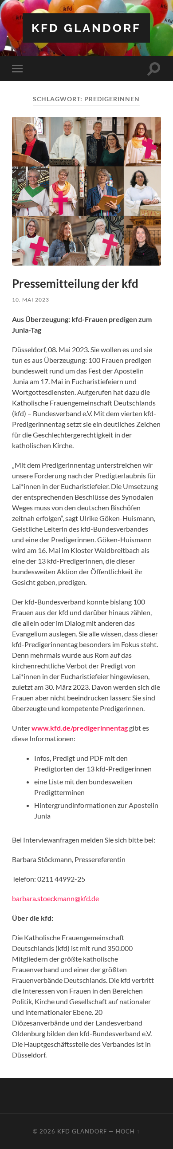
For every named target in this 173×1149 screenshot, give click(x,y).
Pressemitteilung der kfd (75, 283)
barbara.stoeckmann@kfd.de (55, 898)
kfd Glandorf (86, 28)
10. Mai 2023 (30, 299)
